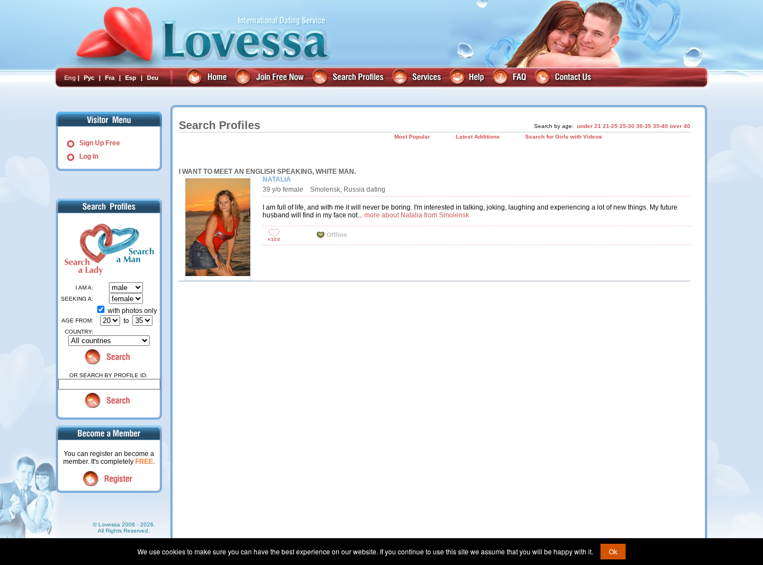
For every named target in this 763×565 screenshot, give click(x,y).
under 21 (589, 126)
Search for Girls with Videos (563, 137)
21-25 (610, 126)
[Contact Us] (564, 78)
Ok (613, 551)
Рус (89, 77)
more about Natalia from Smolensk (416, 215)
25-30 (627, 126)
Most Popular (412, 137)
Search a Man (131, 249)
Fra (110, 77)
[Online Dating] (208, 78)
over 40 (680, 126)
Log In (88, 156)
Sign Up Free (99, 143)
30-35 (643, 126)
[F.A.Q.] (511, 78)
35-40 (660, 126)
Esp (130, 77)
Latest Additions (478, 137)
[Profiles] (349, 78)
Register (109, 478)
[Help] (468, 78)
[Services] (418, 78)
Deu (153, 77)
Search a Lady (82, 249)
